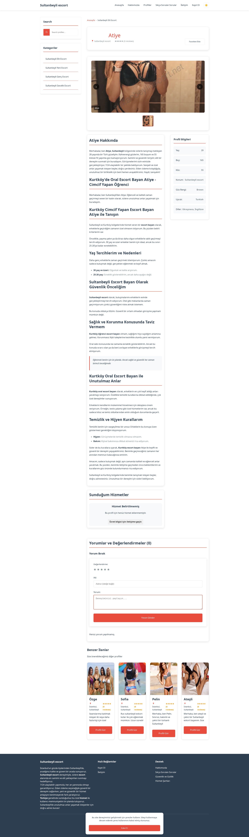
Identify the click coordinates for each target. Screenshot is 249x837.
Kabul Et (124, 828)
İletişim (184, 5)
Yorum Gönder (148, 618)
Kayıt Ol (196, 5)
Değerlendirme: (101, 564)
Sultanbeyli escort (54, 5)
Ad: (95, 577)
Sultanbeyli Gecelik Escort (58, 85)
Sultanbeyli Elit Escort (56, 58)
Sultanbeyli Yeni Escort (57, 67)
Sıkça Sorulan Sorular (166, 5)
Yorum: (97, 592)
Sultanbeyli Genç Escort (57, 76)
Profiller (147, 5)
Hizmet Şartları (162, 780)
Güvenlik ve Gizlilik (164, 776)
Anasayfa (119, 5)
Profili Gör (101, 730)
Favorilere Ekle (194, 42)
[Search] (46, 32)
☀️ (206, 5)
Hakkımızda (133, 5)
